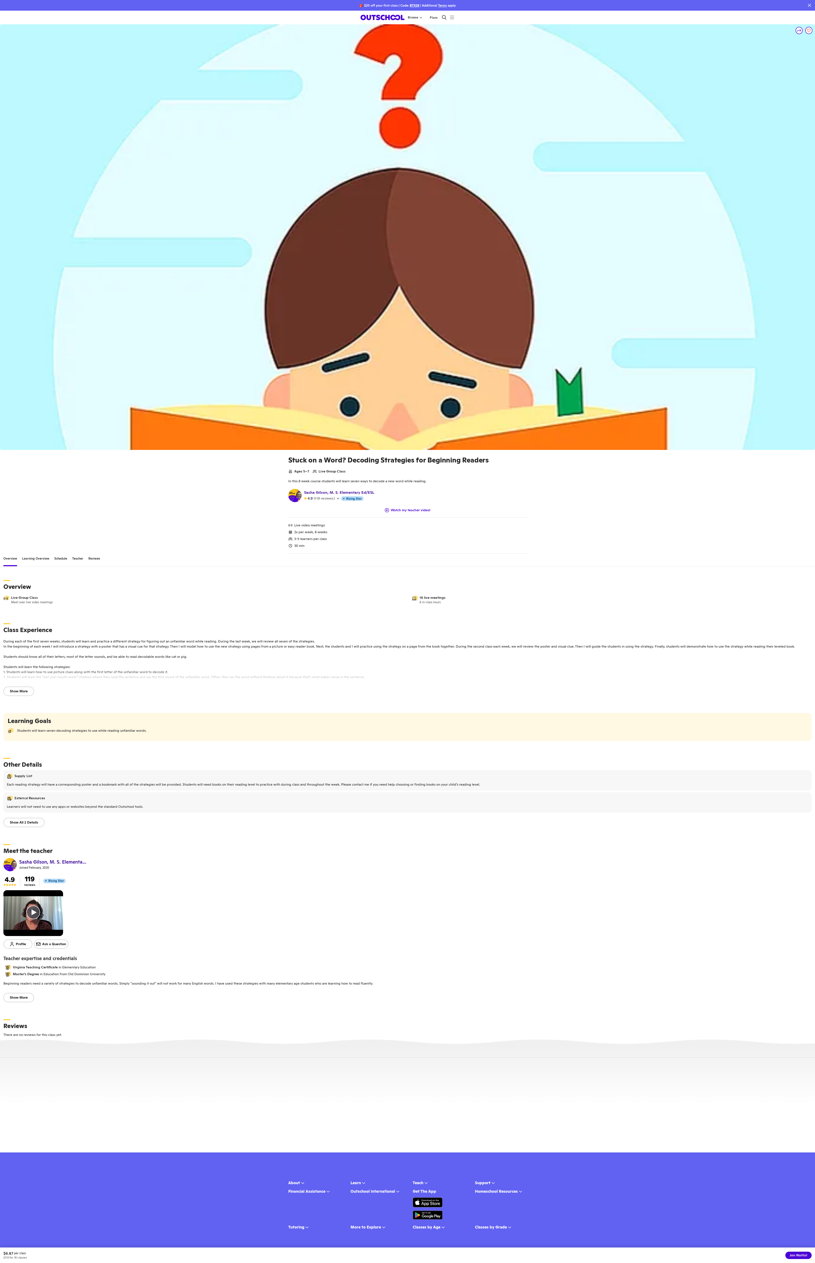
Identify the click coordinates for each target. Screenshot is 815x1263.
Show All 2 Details (24, 822)
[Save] (808, 30)
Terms (442, 5)
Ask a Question (54, 944)
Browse (413, 17)
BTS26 (414, 5)
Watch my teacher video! (410, 510)
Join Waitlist (798, 1255)
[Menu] (452, 17)
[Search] (444, 17)
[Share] (799, 30)
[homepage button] (382, 17)
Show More (19, 691)
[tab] (10, 559)
